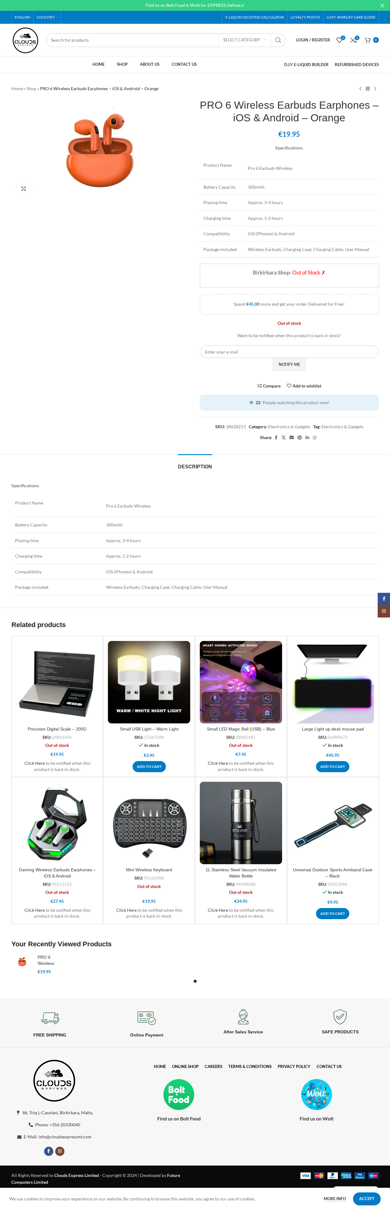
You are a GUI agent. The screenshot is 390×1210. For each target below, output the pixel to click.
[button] (149, 766)
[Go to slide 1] (195, 981)
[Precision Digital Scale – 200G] (57, 682)
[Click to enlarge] (23, 188)
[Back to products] (368, 89)
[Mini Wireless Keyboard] (149, 823)
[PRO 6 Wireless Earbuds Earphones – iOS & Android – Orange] (22, 961)
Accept (367, 1198)
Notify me (289, 364)
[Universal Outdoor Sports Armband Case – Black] (333, 823)
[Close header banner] (382, 5)
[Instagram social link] (59, 1151)
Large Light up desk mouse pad (333, 728)
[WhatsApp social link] (314, 437)
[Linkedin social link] (307, 437)
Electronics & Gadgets (289, 426)
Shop (31, 88)
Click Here (34, 763)
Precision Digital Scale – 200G (57, 728)
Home (17, 88)
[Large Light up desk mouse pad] (333, 682)
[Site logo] (25, 39)
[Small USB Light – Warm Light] (149, 682)
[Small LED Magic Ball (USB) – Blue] (241, 682)
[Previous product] (360, 89)
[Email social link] (292, 437)
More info (335, 1198)
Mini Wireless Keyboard (149, 869)
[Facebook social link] (276, 437)
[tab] (195, 463)
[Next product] (375, 89)
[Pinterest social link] (300, 437)
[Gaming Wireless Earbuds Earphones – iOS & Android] (57, 823)
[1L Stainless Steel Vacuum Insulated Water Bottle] (241, 823)
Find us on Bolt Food (179, 1118)
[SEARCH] (278, 40)
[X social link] (284, 437)
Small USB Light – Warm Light (149, 728)
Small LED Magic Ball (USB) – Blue (241, 728)
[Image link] (54, 1079)
